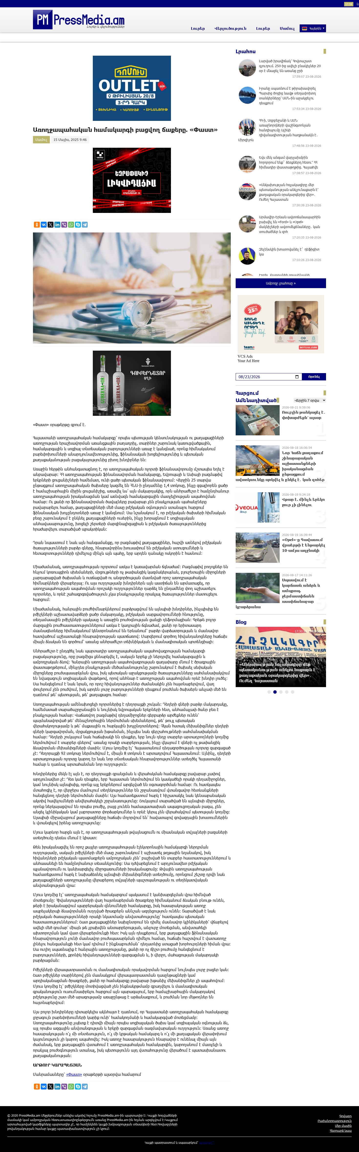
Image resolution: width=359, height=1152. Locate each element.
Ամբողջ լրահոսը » (281, 283)
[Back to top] (350, 1143)
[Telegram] (85, 225)
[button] (269, 692)
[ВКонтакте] (44, 225)
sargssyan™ (206, 1142)
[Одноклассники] (37, 225)
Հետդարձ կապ (341, 1130)
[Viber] (64, 225)
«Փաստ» (74, 1074)
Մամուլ (287, 28)
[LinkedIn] (57, 225)
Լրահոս (246, 51)
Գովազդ (345, 1116)
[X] (50, 225)
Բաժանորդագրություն (335, 1121)
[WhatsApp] (71, 225)
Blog (241, 621)
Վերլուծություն (230, 28)
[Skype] (78, 225)
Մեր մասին (343, 1126)
